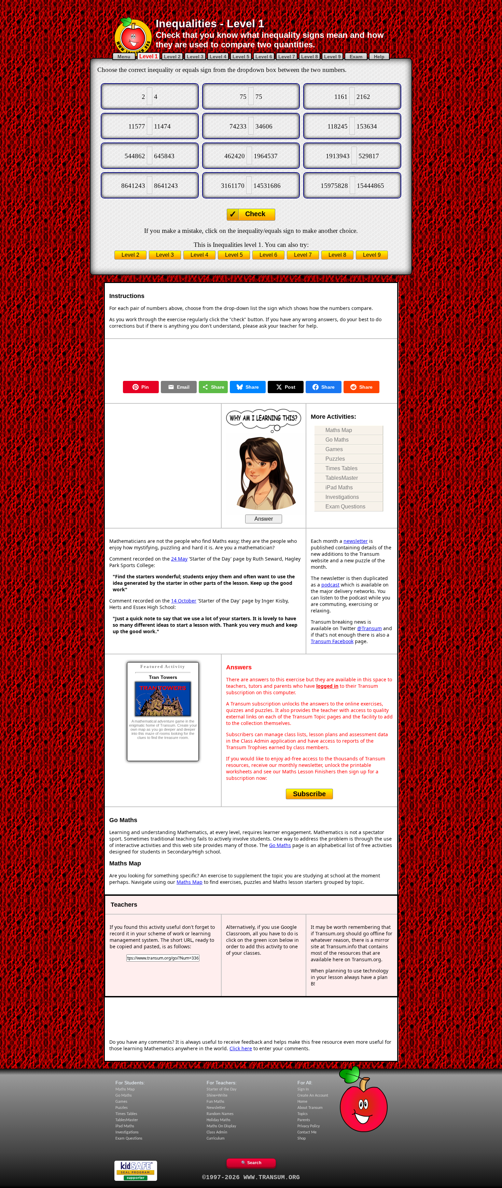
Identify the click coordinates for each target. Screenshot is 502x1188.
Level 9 (332, 56)
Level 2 (172, 56)
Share (217, 387)
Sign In (303, 1089)
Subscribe (309, 794)
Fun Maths (215, 1102)
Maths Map (338, 430)
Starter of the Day (221, 1089)
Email (183, 387)
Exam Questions (345, 506)
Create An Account (312, 1096)
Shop (301, 1139)
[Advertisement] (251, 8)
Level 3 (195, 56)
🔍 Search (251, 1162)
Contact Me (307, 1132)
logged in (327, 686)
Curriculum (216, 1139)
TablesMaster (341, 478)
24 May (179, 558)
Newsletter (216, 1108)
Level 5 (241, 56)
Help (379, 56)
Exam (356, 56)
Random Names (220, 1114)
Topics (302, 1114)
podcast (330, 584)
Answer (263, 519)
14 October (183, 600)
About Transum (310, 1108)
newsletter (356, 541)
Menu (124, 56)
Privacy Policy (308, 1126)
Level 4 (218, 56)
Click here (240, 1048)
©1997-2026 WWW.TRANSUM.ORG (251, 1177)
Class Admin (217, 1132)
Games (334, 449)
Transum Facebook (332, 641)
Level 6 (263, 56)
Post (290, 387)
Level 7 (286, 56)
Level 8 (309, 56)
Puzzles (335, 459)
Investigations (342, 497)
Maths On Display (221, 1126)
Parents (303, 1120)
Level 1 (148, 56)
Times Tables (341, 468)
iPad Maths (339, 487)
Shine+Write (217, 1096)
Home (302, 1102)
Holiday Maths (219, 1120)
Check (255, 214)
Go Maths (337, 440)
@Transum (369, 628)
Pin (145, 387)
